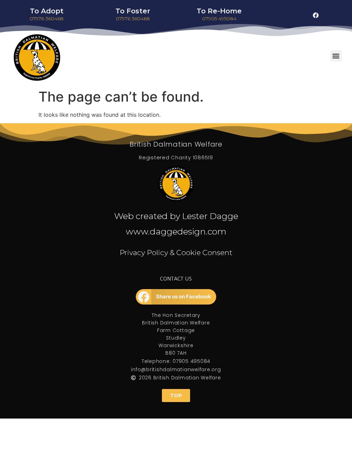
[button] (336, 55)
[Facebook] (315, 15)
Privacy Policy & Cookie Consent (176, 252)
